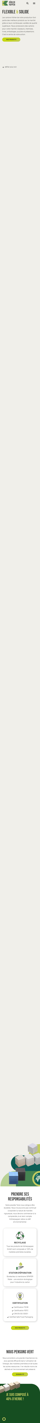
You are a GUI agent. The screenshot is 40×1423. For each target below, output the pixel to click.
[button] (27, 3)
